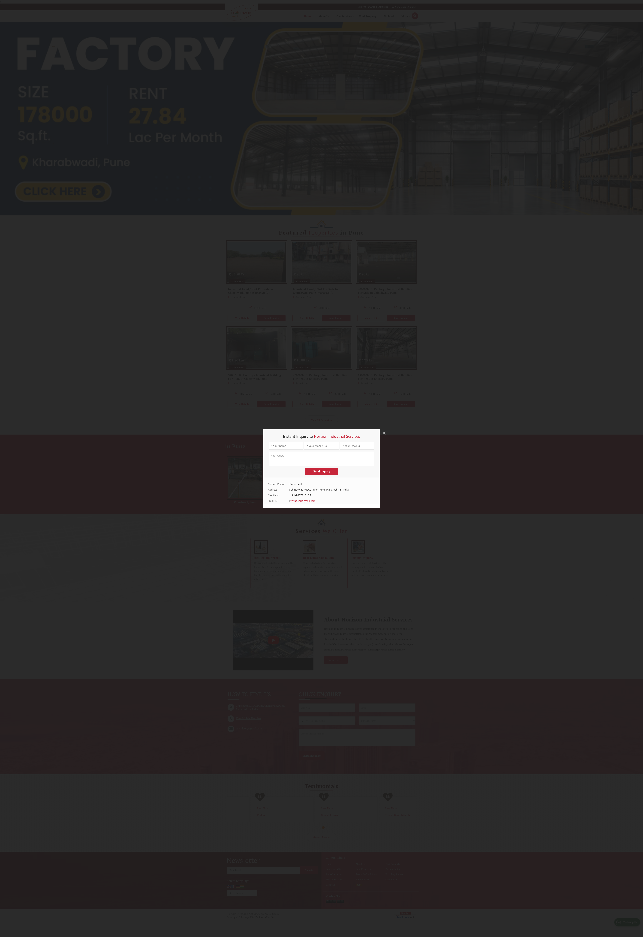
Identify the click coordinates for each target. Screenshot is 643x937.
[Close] (383, 433)
